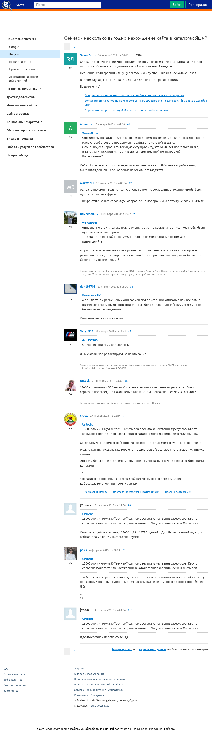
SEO (5, 669)
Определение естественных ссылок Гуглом (136, 491)
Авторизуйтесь (122, 649)
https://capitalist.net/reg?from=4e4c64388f (102, 368)
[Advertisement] (106, 21)
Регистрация (198, 4)
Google (14, 47)
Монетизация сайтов (22, 105)
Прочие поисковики (23, 69)
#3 (134, 214)
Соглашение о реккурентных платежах (98, 690)
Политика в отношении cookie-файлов (98, 684)
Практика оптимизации (24, 89)
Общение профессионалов (26, 130)
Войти (177, 4)
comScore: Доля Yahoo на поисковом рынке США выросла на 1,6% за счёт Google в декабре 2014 (146, 103)
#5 (129, 331)
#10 (130, 610)
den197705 (87, 286)
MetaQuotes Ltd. (99, 705)
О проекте (80, 668)
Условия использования (89, 674)
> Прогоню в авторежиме (177, 491)
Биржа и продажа (20, 138)
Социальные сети (14, 674)
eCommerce (10, 691)
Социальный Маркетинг (24, 122)
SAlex (84, 415)
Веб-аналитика (12, 680)
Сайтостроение (18, 113)
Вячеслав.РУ (89, 214)
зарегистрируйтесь (152, 649)
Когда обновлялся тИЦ (97, 491)
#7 (124, 415)
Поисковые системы (21, 39)
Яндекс (14, 54)
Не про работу (17, 155)
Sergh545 (86, 331)
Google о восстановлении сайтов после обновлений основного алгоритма (134, 95)
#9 (123, 550)
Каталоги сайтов (21, 62)
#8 (129, 505)
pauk (83, 550)
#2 (130, 183)
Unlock (85, 380)
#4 (131, 286)
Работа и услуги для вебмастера (30, 147)
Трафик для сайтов (21, 97)
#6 (126, 381)
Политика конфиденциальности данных (99, 679)
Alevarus (86, 124)
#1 (128, 124)
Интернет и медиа (14, 685)
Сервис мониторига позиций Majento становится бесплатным (126, 110)
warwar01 (87, 183)
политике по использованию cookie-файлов (144, 729)
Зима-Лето (88, 55)
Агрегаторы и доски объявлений (23, 78)
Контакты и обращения (89, 695)
